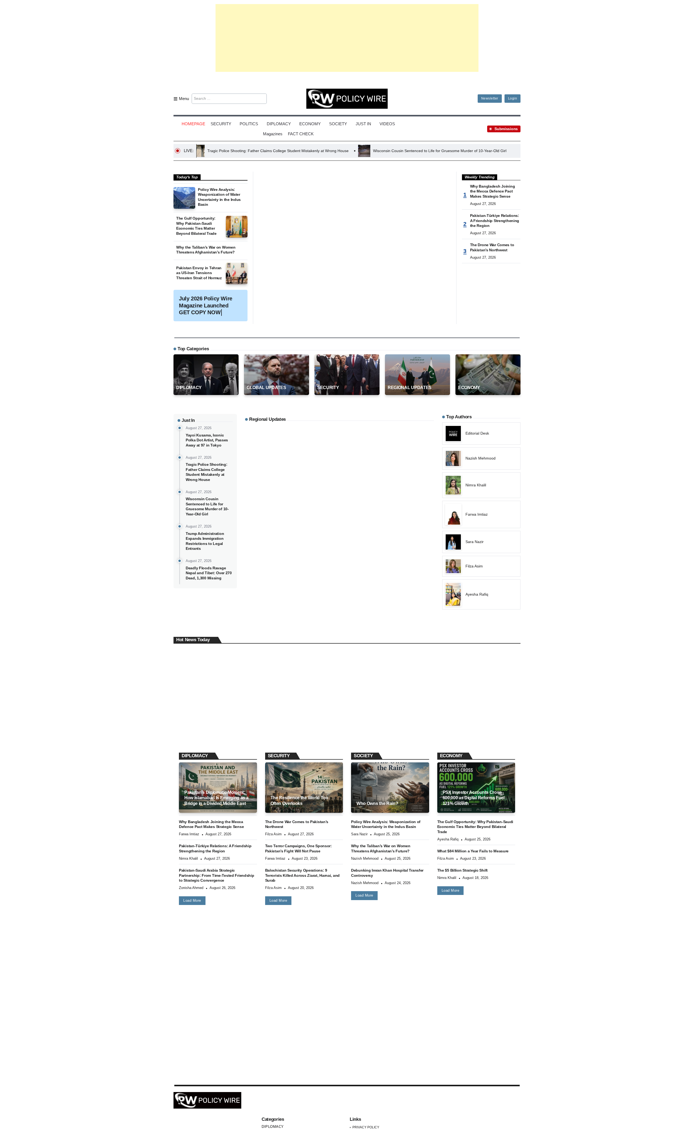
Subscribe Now (347, 588)
